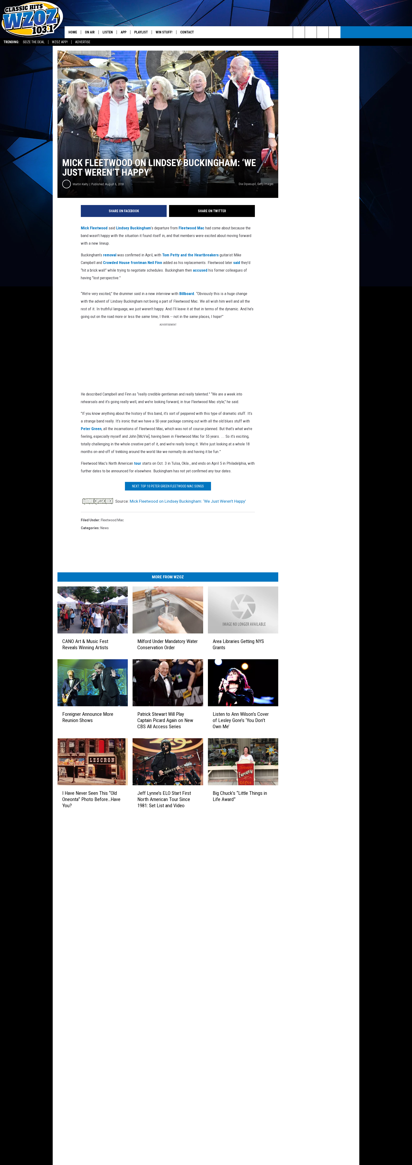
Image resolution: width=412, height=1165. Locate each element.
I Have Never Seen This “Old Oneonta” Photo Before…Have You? (91, 799)
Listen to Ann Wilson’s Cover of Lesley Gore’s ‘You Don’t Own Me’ (241, 720)
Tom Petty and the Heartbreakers (190, 255)
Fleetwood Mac (191, 228)
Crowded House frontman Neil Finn (132, 262)
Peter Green (91, 428)
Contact (187, 32)
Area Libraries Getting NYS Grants (238, 644)
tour (137, 463)
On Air (90, 32)
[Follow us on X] (334, 32)
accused (200, 270)
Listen (108, 32)
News (104, 528)
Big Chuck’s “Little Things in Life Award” (240, 796)
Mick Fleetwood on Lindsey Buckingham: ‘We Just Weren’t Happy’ (188, 501)
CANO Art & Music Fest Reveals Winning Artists (85, 644)
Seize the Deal (34, 42)
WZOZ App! (60, 42)
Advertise (82, 42)
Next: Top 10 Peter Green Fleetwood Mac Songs (168, 486)
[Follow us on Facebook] (323, 32)
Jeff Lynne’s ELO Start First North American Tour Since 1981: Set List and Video (164, 799)
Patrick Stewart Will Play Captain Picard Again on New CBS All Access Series (165, 720)
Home (72, 32)
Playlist (141, 32)
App (123, 32)
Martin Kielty (80, 184)
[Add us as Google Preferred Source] (311, 32)
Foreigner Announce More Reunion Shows (87, 717)
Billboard (186, 293)
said (236, 262)
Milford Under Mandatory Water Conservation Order (167, 644)
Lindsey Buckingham (133, 228)
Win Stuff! (164, 32)
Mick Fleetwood (94, 228)
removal (109, 255)
